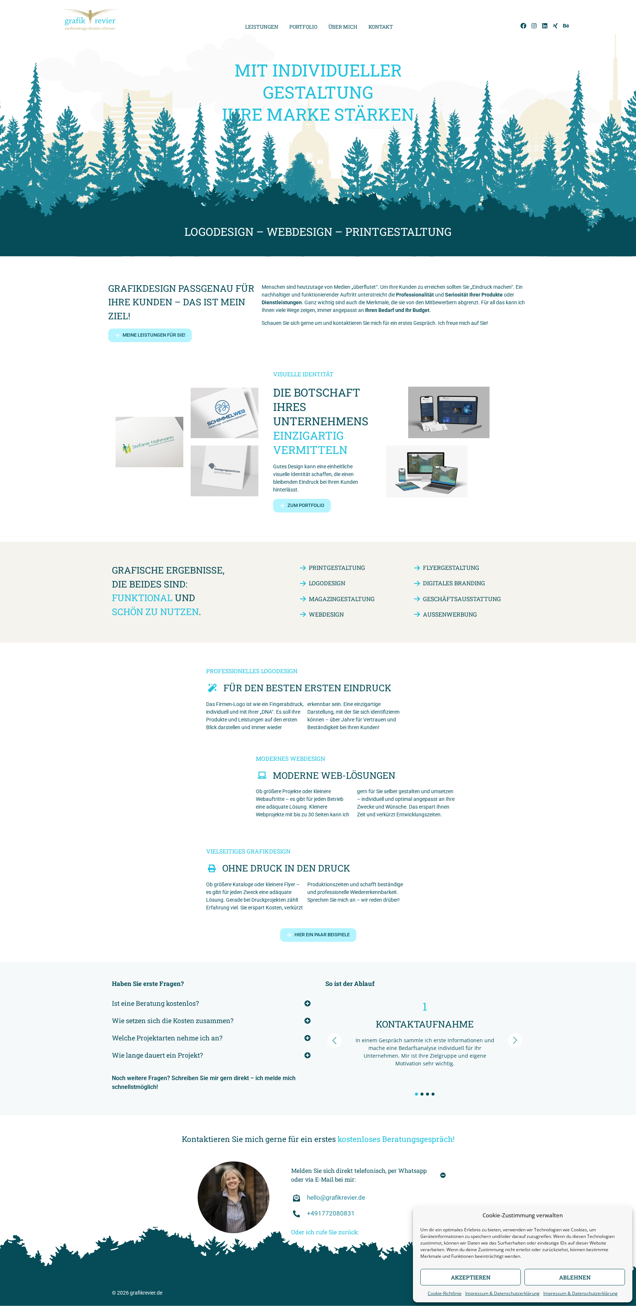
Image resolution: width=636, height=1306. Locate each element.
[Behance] (566, 26)
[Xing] (555, 26)
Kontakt (380, 27)
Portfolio (303, 27)
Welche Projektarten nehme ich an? (167, 1037)
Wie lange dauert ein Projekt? (157, 1055)
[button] (211, 1002)
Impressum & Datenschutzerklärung (502, 1293)
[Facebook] (523, 26)
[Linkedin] (545, 26)
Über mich (342, 27)
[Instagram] (534, 26)
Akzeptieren (471, 1277)
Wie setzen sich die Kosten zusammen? (172, 1020)
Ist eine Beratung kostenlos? (155, 1003)
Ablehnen (575, 1277)
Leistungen (261, 27)
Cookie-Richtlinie (445, 1293)
